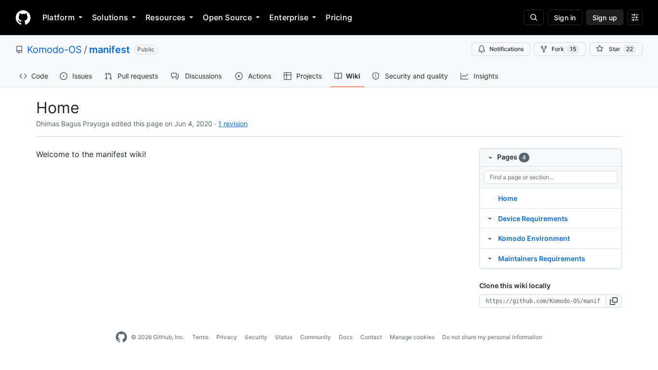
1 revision (233, 123)
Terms (200, 337)
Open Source (227, 17)
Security (256, 337)
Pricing (339, 17)
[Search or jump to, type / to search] (534, 17)
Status (283, 337)
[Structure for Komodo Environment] (490, 238)
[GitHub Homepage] (121, 337)
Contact (371, 337)
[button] (614, 301)
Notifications (506, 49)
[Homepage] (23, 17)
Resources (165, 17)
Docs (346, 337)
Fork (564, 49)
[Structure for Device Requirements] (490, 218)
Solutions (110, 17)
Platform (58, 17)
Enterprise (288, 17)
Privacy (226, 337)
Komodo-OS (54, 49)
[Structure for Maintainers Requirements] (490, 258)
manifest (109, 49)
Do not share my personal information (492, 337)
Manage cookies (412, 337)
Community (315, 337)
